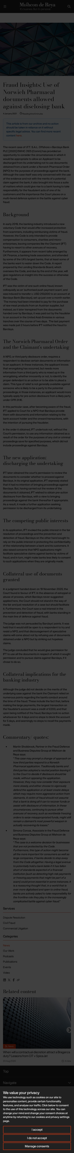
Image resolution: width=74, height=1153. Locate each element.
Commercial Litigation (15, 928)
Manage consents (37, 1146)
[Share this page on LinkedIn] (4, 979)
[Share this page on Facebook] (13, 979)
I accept (37, 1129)
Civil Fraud (9, 923)
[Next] (69, 1030)
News (6, 945)
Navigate (10, 1082)
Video (6, 973)
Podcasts (8, 956)
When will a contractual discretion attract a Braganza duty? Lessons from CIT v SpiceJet (36, 1054)
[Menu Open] (5, 6)
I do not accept (37, 1138)
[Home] (37, 6)
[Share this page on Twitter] (9, 979)
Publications (10, 962)
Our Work (8, 951)
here (19, 135)
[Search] (69, 6)
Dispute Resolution (14, 917)
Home (3, 16)
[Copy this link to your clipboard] (18, 979)
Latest (13, 16)
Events (7, 967)
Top (6, 1071)
